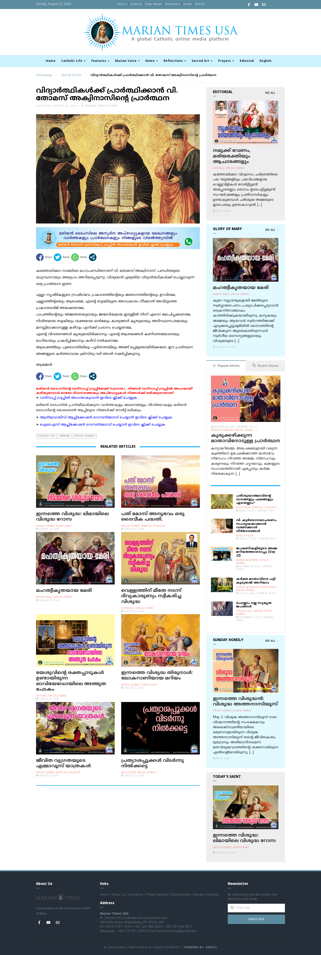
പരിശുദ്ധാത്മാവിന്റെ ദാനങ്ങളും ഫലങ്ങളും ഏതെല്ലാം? (254, 499)
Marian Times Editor (101, 106)
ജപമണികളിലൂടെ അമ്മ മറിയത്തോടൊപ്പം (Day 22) (256, 552)
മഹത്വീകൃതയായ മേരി (64, 591)
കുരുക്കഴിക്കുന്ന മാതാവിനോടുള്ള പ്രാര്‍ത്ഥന (245, 438)
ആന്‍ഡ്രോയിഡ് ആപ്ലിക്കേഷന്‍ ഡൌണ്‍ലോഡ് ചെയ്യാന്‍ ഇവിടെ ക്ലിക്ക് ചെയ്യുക (106, 418)
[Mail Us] (264, 5)
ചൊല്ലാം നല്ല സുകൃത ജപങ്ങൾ (254, 605)
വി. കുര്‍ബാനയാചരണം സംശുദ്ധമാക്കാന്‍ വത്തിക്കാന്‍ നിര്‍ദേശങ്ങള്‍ (256, 525)
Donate (187, 4)
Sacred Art (201, 61)
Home (50, 61)
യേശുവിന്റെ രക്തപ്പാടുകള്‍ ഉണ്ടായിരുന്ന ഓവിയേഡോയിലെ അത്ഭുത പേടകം (71, 681)
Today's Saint (64, 526)
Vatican (248, 535)
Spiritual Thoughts (153, 526)
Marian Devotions (222, 430)
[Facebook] (249, 5)
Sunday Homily (242, 710)
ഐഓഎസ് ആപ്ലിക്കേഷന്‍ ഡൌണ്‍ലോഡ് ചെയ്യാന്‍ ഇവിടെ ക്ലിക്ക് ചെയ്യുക (102, 425)
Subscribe (256, 919)
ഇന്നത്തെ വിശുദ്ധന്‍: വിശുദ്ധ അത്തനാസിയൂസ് (245, 701)
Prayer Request (153, 4)
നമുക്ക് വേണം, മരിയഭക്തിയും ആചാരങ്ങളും (232, 156)
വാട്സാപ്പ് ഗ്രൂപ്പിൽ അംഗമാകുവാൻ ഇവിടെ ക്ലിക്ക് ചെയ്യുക (88, 398)
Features (99, 61)
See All (270, 93)
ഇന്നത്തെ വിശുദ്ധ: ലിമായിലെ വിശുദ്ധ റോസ (72, 516)
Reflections (174, 61)
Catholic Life (72, 61)
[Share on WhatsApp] (79, 257)
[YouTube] (256, 5)
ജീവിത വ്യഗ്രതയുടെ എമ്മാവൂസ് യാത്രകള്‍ (63, 763)
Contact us (136, 4)
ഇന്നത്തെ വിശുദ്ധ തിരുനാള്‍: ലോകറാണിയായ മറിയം (157, 675)
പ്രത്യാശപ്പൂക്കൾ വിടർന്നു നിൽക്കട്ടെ (152, 763)
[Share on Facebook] (44, 257)
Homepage (44, 75)
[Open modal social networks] (93, 257)
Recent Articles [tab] (267, 366)
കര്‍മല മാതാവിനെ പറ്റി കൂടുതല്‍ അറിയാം (256, 581)
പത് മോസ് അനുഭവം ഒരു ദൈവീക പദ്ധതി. (153, 516)
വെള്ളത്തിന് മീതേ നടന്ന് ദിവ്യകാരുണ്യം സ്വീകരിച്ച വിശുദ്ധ (151, 596)
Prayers (225, 61)
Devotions (127, 608)
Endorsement (172, 4)
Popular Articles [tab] (228, 366)
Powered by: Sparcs (200, 947)
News (150, 61)
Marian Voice (126, 61)
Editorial (199, 4)
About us (122, 4)
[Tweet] (61, 257)
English (266, 61)
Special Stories (71, 75)
